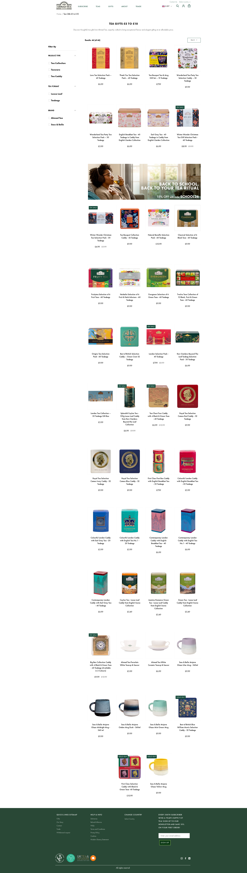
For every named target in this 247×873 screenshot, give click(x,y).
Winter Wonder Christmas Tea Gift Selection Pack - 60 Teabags (187, 137)
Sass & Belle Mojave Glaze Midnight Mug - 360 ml (100, 727)
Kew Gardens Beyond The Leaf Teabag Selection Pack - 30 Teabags (187, 356)
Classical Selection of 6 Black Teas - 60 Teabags (187, 236)
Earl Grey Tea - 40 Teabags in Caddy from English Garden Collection (158, 137)
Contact (59, 825)
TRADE (139, 6)
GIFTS (110, 6)
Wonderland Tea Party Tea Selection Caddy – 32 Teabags (187, 78)
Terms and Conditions (98, 829)
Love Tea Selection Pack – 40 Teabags (100, 76)
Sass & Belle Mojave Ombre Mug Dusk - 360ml (129, 726)
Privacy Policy (95, 832)
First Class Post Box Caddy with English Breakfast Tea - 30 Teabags (158, 481)
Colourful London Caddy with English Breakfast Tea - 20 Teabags (187, 481)
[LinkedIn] (189, 858)
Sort (193, 40)
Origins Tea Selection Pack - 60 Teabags (100, 355)
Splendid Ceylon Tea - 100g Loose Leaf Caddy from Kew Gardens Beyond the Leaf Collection (129, 419)
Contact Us (173, 2)
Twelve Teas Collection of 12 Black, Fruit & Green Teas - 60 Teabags (187, 297)
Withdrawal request (63, 832)
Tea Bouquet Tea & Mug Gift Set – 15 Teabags (158, 76)
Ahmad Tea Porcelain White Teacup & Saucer (129, 663)
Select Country (129, 819)
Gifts (58, 819)
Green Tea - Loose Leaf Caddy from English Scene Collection (187, 603)
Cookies (93, 836)
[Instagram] (182, 858)
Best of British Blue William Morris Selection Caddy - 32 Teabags (187, 727)
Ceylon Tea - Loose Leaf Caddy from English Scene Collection (129, 603)
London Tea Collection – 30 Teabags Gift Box (101, 414)
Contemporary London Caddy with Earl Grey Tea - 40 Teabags (100, 603)
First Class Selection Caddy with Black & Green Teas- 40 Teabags (130, 786)
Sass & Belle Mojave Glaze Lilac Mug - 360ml (187, 663)
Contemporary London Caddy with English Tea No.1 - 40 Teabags (187, 540)
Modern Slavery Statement (100, 839)
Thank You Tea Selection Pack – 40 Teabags (130, 76)
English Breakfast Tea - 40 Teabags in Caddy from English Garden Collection (129, 137)
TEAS (98, 6)
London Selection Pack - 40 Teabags (158, 355)
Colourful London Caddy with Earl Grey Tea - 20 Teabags (101, 540)
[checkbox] (64, 63)
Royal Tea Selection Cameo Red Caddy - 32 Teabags (187, 416)
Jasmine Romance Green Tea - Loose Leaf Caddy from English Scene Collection (158, 604)
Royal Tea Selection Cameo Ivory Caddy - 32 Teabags (101, 481)
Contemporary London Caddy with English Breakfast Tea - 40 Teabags (158, 542)
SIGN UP (165, 843)
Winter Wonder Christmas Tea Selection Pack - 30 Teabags (100, 238)
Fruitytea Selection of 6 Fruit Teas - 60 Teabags (100, 296)
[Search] (177, 5)
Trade (58, 829)
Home (59, 14)
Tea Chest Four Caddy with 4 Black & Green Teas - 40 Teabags (158, 416)
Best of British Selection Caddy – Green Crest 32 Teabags (129, 356)
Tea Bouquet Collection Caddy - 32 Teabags (129, 236)
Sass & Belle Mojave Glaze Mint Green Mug (158, 726)
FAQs (92, 825)
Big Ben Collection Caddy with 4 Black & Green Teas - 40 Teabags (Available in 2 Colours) (101, 666)
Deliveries (94, 819)
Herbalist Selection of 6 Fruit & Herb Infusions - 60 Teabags (129, 297)
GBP (167, 6)
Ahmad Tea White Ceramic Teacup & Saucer (158, 663)
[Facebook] (185, 858)
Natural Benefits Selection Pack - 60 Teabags (158, 236)
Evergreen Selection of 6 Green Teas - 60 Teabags (158, 296)
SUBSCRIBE (83, 6)
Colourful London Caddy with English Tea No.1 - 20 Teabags (130, 540)
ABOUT (124, 6)
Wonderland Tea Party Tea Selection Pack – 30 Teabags (101, 137)
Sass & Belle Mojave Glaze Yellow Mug (158, 785)
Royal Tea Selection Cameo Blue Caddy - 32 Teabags (129, 481)
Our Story (60, 822)
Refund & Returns (96, 822)
